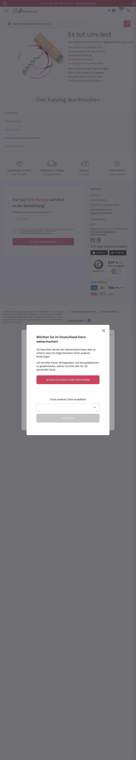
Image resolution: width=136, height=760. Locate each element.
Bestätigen (68, 418)
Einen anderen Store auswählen (68, 399)
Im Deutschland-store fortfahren (68, 379)
